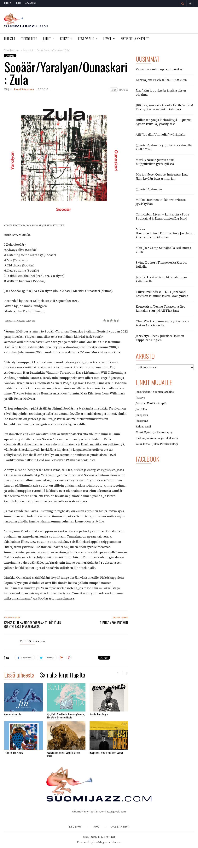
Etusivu (8, 3)
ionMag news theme (107, 842)
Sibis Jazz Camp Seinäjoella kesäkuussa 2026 (163, 250)
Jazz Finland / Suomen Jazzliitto (155, 391)
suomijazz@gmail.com (112, 811)
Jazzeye (140, 397)
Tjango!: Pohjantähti (114, 623)
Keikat (64, 38)
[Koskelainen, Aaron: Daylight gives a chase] (66, 735)
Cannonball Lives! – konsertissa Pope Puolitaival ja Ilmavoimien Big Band (162, 216)
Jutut (47, 38)
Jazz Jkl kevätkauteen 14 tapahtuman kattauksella (161, 279)
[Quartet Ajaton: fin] (23, 697)
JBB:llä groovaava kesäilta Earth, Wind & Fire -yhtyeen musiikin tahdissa (165, 107)
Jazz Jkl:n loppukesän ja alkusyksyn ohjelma (161, 92)
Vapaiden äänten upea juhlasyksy (159, 69)
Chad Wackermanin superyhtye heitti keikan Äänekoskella (162, 323)
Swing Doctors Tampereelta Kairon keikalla (161, 264)
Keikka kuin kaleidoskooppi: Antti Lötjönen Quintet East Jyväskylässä (32, 624)
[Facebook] (190, 3)
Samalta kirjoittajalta (62, 675)
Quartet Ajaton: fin (12, 714)
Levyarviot (10, 55)
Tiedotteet (29, 38)
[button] (182, 4)
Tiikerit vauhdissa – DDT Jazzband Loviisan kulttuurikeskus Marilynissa (162, 294)
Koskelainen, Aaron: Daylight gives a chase (63, 754)
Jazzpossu (142, 415)
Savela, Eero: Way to (99, 714)
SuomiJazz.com (11, 50)
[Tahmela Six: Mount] (23, 735)
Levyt (107, 38)
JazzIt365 (141, 409)
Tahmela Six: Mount (13, 752)
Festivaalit (86, 38)
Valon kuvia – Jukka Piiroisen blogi (157, 444)
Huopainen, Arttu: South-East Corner (106, 752)
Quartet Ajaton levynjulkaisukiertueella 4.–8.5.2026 (164, 147)
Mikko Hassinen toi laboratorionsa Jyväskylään (161, 202)
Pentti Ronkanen (24, 89)
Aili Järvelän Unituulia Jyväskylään (160, 134)
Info (18, 3)
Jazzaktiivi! (31, 3)
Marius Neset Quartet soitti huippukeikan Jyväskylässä (155, 162)
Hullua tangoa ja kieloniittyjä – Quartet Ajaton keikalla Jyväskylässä (163, 122)
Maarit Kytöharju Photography (154, 432)
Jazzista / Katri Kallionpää (151, 403)
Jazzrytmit (142, 420)
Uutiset (9, 38)
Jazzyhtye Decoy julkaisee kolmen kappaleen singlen (160, 338)
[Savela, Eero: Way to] (109, 697)
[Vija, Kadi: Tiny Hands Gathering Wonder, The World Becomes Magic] (66, 697)
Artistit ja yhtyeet (134, 38)
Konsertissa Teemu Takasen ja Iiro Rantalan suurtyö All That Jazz (160, 308)
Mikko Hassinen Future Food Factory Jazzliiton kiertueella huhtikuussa (165, 233)
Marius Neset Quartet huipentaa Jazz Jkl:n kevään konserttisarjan (162, 176)
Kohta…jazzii (143, 426)
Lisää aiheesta (19, 675)
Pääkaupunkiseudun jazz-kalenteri (157, 438)
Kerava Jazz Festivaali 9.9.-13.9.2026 (161, 80)
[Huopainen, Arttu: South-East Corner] (109, 735)
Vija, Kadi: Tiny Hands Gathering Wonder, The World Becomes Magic (66, 716)
